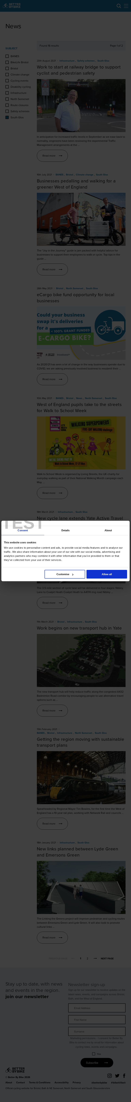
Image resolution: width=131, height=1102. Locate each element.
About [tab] (108, 530)
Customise (62, 574)
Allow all (107, 574)
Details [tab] (65, 530)
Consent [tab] (23, 530)
